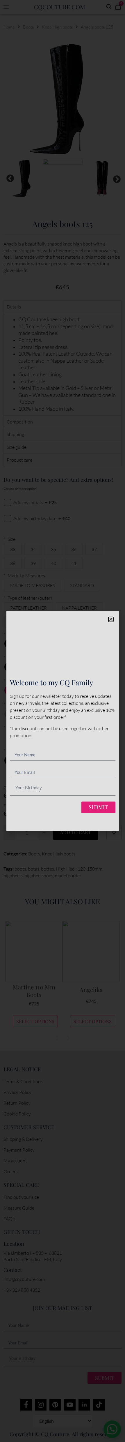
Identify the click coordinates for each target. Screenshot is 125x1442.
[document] (62, 721)
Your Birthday (28, 787)
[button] (111, 619)
